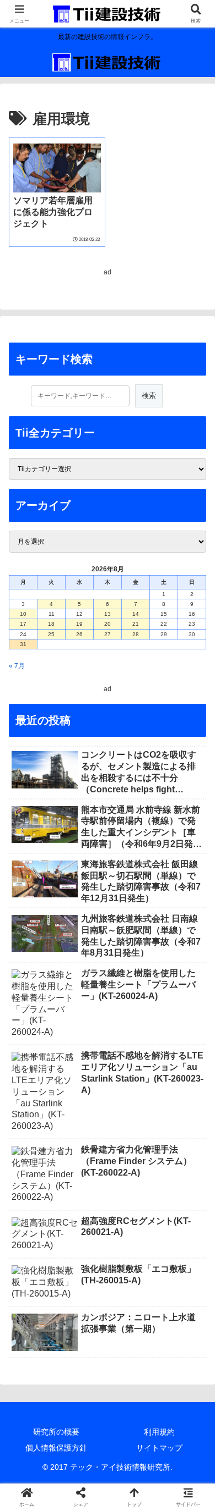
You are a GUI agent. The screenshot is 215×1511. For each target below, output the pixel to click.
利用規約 (159, 1431)
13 (107, 614)
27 (107, 634)
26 (79, 634)
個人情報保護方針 (56, 1447)
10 (23, 614)
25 (51, 634)
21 (135, 624)
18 (51, 624)
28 (135, 634)
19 (79, 624)
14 (135, 614)
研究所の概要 (56, 1431)
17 (23, 624)
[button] (193, 1265)
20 (107, 624)
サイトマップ (159, 1447)
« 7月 (17, 666)
